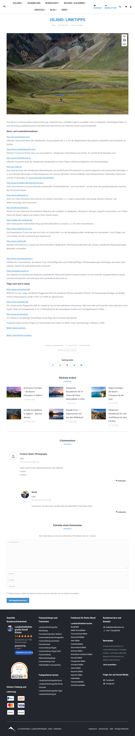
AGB (111, 729)
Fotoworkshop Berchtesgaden (51, 637)
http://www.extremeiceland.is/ (20, 258)
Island (74, 350)
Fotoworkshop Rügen (47, 648)
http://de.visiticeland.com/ (18, 137)
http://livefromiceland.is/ (17, 207)
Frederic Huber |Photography (33, 454)
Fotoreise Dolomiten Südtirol (50, 634)
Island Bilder (76, 668)
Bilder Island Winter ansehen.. (20, 335)
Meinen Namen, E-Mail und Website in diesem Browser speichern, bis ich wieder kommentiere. (44, 593)
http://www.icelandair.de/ (17, 302)
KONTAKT (97, 8)
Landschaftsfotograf (47, 694)
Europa (67, 350)
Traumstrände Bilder (79, 634)
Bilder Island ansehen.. (16, 328)
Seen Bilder (75, 641)
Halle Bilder (75, 678)
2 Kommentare (84, 345)
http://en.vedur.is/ (14, 167)
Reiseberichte (58, 345)
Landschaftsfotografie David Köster (23, 629)
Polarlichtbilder (77, 644)
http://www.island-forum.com (19, 229)
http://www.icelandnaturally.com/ (21, 149)
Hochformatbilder (78, 685)
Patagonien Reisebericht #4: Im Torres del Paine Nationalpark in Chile (75, 393)
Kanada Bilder (76, 658)
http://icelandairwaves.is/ (18, 271)
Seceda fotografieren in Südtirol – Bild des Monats (33, 414)
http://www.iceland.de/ (16, 241)
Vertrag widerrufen (121, 729)
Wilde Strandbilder (78, 630)
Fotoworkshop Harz (47, 661)
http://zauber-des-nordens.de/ (19, 220)
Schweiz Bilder (77, 651)
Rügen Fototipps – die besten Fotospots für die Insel (117, 393)
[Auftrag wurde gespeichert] (14, 392)
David (34, 492)
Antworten (121, 481)
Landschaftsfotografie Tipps (50, 691)
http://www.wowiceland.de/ (18, 289)
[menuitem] (17, 3)
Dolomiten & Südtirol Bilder (81, 654)
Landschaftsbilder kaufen (81, 623)
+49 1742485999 (113, 631)
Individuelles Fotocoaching (50, 665)
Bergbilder (75, 627)
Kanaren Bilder (77, 671)
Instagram (110, 684)
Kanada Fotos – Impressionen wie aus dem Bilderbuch (74, 414)
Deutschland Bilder (78, 647)
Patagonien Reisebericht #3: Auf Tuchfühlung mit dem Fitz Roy (118, 415)
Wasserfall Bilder (77, 637)
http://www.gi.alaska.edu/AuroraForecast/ (25, 183)
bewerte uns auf (23, 652)
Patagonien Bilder (78, 661)
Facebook (110, 680)
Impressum (92, 729)
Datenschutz (104, 729)
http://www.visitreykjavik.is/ (19, 158)
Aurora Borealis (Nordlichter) (41, 178)
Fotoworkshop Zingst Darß (50, 651)
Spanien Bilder (76, 675)
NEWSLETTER (110, 8)
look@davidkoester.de (115, 627)
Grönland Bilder (77, 665)
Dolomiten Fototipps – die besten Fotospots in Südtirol (33, 392)
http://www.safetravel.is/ (17, 195)
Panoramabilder (77, 682)
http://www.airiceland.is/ (17, 314)
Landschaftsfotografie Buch (50, 680)
